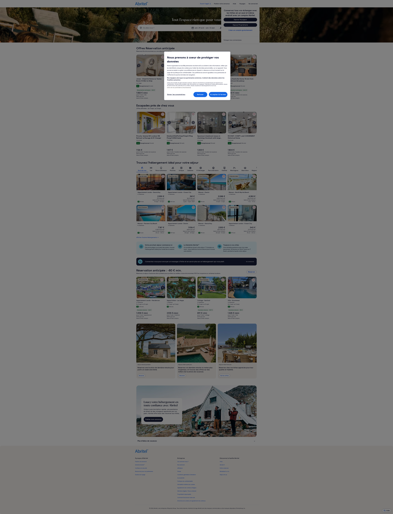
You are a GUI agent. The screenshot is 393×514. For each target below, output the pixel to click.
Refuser (200, 94)
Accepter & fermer (218, 94)
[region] (197, 75)
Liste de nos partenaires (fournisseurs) (179, 87)
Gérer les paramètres (176, 94)
